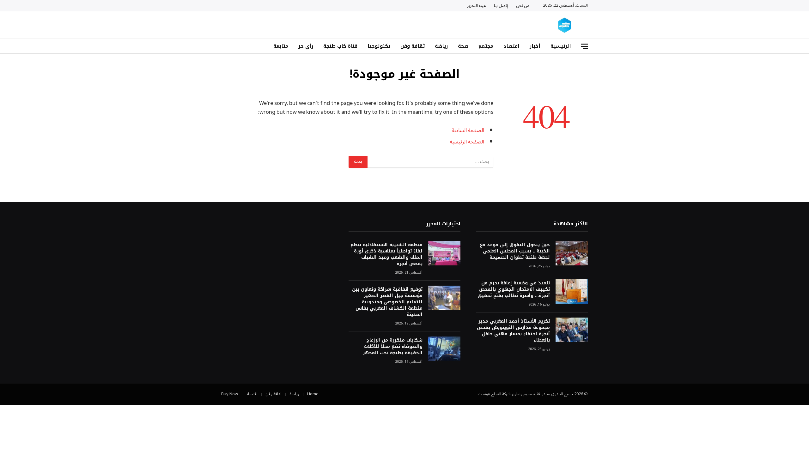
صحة (463, 46)
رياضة (441, 46)
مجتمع (485, 46)
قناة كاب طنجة (340, 46)
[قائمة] (584, 46)
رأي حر (305, 46)
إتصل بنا (501, 5)
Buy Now (229, 394)
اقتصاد (511, 46)
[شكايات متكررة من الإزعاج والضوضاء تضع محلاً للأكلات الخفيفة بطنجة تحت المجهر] (444, 349)
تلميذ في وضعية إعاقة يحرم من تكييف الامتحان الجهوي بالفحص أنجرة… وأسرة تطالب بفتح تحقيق (513, 289)
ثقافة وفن (412, 46)
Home (313, 394)
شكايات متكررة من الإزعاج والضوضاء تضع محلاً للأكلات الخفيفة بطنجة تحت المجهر (392, 346)
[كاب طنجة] (565, 25)
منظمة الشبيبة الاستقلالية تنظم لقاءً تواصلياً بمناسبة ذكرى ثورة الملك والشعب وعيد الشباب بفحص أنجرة (386, 254)
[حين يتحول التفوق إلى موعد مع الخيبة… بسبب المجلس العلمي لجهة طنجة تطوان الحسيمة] (572, 253)
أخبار (535, 46)
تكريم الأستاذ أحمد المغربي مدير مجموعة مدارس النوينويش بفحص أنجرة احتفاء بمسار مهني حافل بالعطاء (513, 330)
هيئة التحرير (476, 5)
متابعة (280, 46)
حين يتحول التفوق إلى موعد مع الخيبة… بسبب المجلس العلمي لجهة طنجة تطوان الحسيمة (515, 251)
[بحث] (223, 46)
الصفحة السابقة (468, 130)
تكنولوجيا (379, 46)
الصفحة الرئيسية (467, 141)
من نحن (522, 5)
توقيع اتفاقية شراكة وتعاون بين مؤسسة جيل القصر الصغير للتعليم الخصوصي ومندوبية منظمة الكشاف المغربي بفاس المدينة (387, 302)
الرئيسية (560, 46)
